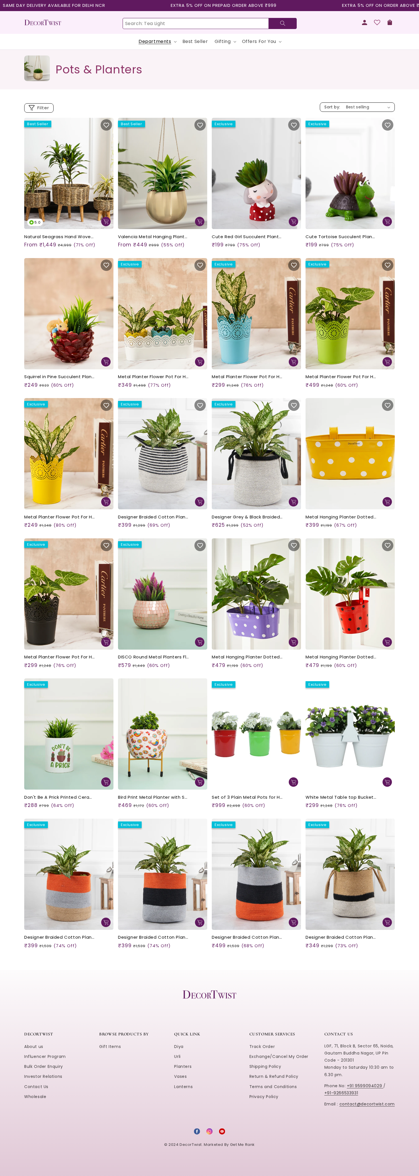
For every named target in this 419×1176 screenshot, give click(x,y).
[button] (389, 22)
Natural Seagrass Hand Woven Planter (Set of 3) (59, 237)
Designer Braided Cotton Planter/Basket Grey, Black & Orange (247, 937)
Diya (178, 1046)
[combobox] (209, 23)
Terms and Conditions (273, 1087)
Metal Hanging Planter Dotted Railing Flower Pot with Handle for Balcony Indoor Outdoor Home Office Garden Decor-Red (341, 657)
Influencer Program (45, 1056)
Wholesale (35, 1096)
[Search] (283, 23)
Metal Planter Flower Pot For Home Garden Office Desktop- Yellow (59, 517)
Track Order (262, 1046)
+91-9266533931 (341, 1093)
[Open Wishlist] (377, 22)
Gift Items (110, 1046)
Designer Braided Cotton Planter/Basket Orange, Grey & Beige (59, 937)
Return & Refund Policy (273, 1077)
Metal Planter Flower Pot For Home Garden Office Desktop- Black (59, 657)
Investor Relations (43, 1077)
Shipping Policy (265, 1066)
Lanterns (183, 1087)
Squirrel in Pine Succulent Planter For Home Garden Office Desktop (59, 377)
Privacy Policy (263, 1096)
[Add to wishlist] (106, 125)
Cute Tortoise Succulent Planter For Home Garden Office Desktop (341, 237)
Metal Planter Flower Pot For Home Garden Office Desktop (153, 377)
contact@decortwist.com (367, 1104)
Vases (180, 1077)
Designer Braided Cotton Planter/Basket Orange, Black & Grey (153, 937)
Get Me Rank (242, 1144)
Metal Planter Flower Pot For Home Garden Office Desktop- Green (341, 377)
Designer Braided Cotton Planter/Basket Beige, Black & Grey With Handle (341, 937)
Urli (177, 1056)
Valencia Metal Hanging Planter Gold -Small (153, 237)
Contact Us (36, 1087)
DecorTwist (191, 1144)
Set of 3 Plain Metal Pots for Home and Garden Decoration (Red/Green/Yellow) (247, 797)
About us (33, 1046)
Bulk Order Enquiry (43, 1066)
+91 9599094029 (365, 1086)
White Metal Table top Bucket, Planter (341, 797)
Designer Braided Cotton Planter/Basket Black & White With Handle (153, 517)
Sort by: (332, 107)
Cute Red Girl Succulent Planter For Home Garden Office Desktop (247, 237)
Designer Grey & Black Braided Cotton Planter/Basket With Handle (247, 517)
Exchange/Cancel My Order (278, 1056)
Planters (183, 1066)
